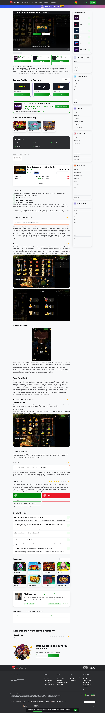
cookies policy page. (37, 711)
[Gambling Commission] (36, 706)
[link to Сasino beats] (59, 702)
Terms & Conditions (87, 684)
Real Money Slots (60, 678)
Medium (39, 178)
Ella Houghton (29, 66)
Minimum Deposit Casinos (49, 684)
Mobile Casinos (47, 678)
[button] (70, 59)
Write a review (63, 172)
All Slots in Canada (64, 559)
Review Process (86, 678)
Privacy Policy (86, 682)
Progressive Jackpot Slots (62, 682)
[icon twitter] (14, 675)
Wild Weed (53, 615)
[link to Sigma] (30, 702)
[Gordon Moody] (25, 706)
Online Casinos (26, 2)
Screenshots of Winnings (75, 676)
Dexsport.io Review (21, 56)
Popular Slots (59, 680)
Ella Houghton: (34, 169)
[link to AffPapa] (35, 702)
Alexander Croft (65, 603)
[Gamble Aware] (19, 706)
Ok (75, 710)
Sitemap (84, 689)
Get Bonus (22, 61)
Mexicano (35, 615)
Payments (53, 2)
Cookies (85, 687)
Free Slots (19, 10)
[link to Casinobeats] (41, 702)
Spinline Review (59, 56)
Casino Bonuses (47, 682)
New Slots (59, 676)
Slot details (19, 142)
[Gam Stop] (31, 706)
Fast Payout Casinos (48, 680)
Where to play (38, 146)
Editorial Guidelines (87, 680)
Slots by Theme (60, 684)
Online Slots (34, 2)
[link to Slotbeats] (53, 702)
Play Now (62, 6)
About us (85, 676)
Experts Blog (72, 678)
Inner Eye (17, 615)
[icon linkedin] (11, 675)
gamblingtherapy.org (22, 63)
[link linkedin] (25, 604)
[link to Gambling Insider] (47, 702)
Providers (46, 2)
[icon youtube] (17, 675)
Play (22, 94)
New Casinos (46, 676)
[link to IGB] (24, 702)
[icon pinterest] (20, 675)
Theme (36, 142)
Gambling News (73, 680)
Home (14, 10)
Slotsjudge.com (20, 679)
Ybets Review (39, 56)
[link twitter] (27, 604)
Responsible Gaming (87, 686)
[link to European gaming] (64, 702)
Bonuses (41, 2)
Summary (19, 146)
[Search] (80, 2)
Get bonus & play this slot (61, 106)
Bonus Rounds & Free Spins (59, 142)
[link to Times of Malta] (18, 702)
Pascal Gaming (25, 10)
